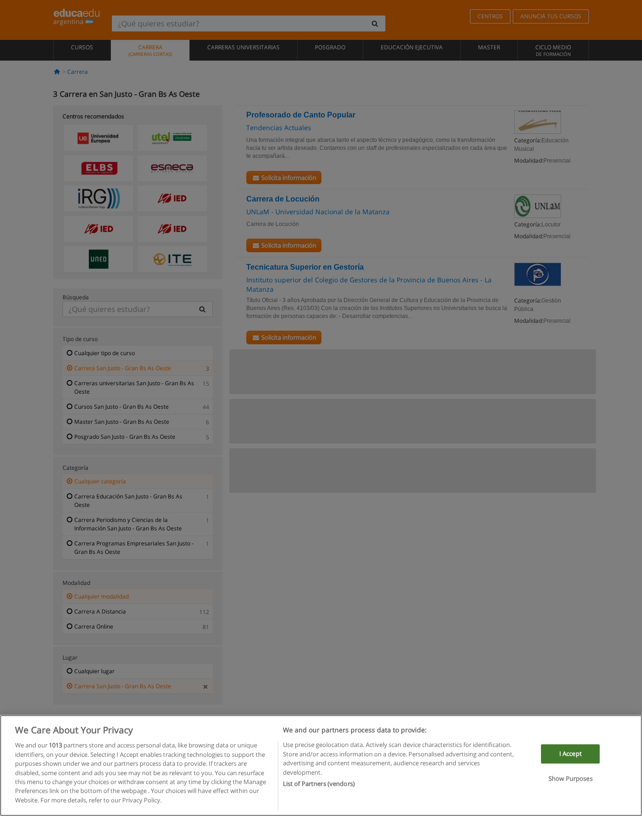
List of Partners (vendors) (319, 783)
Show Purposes (570, 779)
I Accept (570, 753)
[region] (321, 765)
